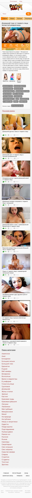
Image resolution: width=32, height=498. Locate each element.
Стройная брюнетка (8, 99)
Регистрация (13, 1)
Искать (28, 13)
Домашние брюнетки (20, 86)
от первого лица (7, 101)
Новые (12, 18)
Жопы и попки (19, 81)
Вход (21, 1)
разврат (16, 101)
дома (17, 99)
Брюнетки (5, 81)
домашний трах (24, 99)
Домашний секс (18, 88)
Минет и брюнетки (18, 93)
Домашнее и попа (8, 86)
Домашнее (12, 81)
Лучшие (19, 18)
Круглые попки (7, 93)
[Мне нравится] (4, 49)
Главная (4, 18)
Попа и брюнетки (8, 96)
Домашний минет (8, 88)
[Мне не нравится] (16, 49)
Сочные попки (18, 96)
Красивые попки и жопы (22, 91)
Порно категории (8, 350)
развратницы (23, 101)
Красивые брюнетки (8, 91)
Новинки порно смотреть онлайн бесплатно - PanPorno (14, 491)
